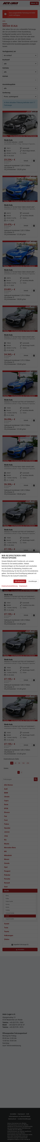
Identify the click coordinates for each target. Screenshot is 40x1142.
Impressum (23, 586)
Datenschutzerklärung (10, 586)
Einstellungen (33, 581)
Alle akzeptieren (20, 581)
